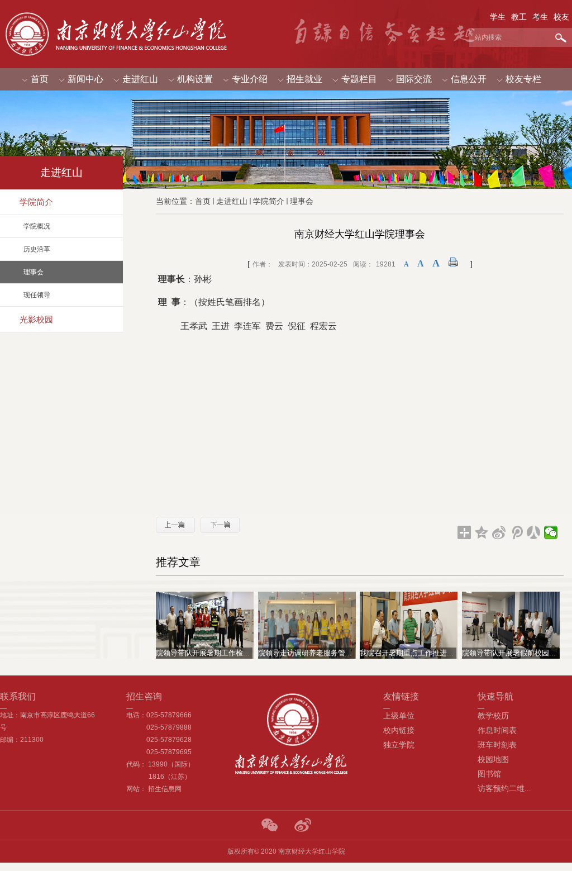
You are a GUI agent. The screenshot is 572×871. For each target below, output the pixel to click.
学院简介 (268, 201)
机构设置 (195, 79)
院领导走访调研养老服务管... (305, 653)
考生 (540, 16)
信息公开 (469, 79)
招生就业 (304, 79)
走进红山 (140, 79)
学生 (498, 16)
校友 (561, 16)
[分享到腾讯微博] (516, 532)
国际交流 (414, 79)
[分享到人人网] (534, 532)
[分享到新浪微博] (499, 532)
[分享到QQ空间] (482, 532)
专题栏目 (359, 79)
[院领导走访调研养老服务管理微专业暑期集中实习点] (307, 625)
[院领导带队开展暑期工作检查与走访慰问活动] (205, 625)
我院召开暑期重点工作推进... (407, 653)
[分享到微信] (551, 532)
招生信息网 (165, 789)
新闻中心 (85, 79)
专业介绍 (250, 79)
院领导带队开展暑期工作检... (203, 653)
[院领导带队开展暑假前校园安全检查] (511, 625)
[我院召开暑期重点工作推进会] (408, 625)
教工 (519, 16)
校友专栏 (523, 79)
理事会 (301, 201)
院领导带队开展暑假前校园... (509, 653)
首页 (40, 79)
